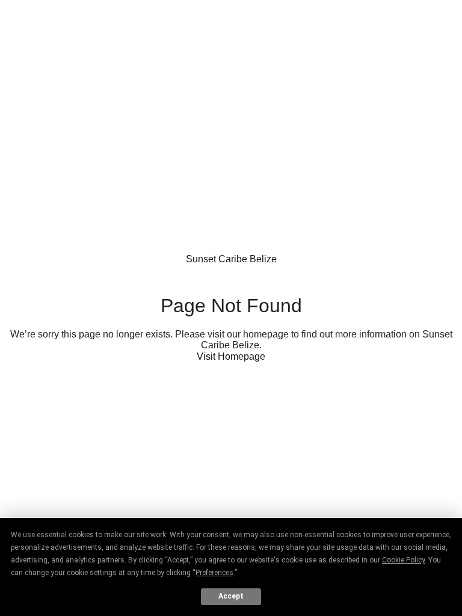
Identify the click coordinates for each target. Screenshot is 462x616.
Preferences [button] (214, 572)
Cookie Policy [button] (403, 560)
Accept (231, 596)
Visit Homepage (231, 356)
